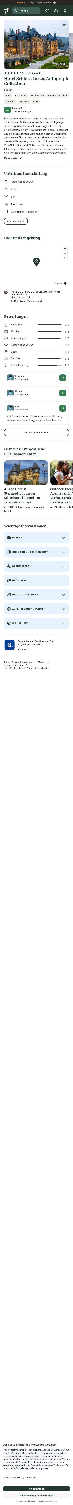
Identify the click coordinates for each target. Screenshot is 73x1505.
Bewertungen (44, 2)
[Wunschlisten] (47, 11)
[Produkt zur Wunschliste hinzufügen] (64, 25)
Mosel (41, 662)
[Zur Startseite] (7, 11)
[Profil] (65, 11)
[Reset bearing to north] (64, 258)
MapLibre (58, 283)
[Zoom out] (64, 253)
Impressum (23, 649)
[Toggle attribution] (65, 283)
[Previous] (5, 42)
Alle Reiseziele (23, 662)
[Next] (67, 42)
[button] (36, 42)
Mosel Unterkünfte (14, 665)
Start (6, 662)
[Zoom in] (64, 248)
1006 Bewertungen (22, 111)
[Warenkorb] (56, 11)
